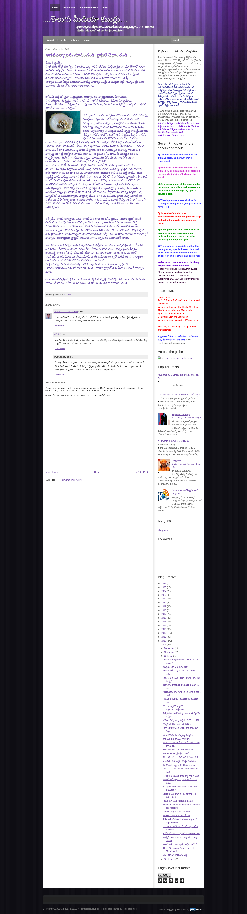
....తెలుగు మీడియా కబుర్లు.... (85, 19)
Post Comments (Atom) (70, 480)
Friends (61, 40)
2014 (163, 625)
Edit (105, 7)
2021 (163, 598)
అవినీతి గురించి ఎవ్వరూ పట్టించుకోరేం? (180, 844)
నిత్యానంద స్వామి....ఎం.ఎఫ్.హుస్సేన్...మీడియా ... (186, 463)
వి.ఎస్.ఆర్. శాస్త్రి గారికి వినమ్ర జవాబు (179, 765)
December (169, 648)
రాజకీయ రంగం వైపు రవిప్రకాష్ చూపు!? (180, 761)
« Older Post (142, 472)
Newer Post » (51, 472)
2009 (163, 644)
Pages (86, 40)
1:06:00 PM (59, 375)
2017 (163, 614)
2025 (163, 587)
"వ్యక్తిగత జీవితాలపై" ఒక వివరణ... (178, 724)
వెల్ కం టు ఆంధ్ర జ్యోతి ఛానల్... (177, 753)
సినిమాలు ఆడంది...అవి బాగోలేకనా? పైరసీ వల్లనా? (179, 394)
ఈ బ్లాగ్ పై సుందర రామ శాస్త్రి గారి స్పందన (181, 776)
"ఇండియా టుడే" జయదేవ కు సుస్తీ (178, 801)
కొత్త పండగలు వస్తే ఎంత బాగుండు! (178, 749)
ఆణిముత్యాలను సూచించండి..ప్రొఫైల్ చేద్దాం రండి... (88, 54)
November (169, 652)
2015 (163, 621)
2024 (163, 591)
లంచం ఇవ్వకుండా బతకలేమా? (176, 815)
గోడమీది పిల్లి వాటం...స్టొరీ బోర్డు (177, 739)
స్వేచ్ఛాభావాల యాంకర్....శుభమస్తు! (174, 441)
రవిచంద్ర (57, 334)
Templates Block (129, 909)
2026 (163, 583)
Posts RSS (69, 7)
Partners (74, 40)
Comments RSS (89, 7)
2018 (163, 610)
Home (55, 7)
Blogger (172, 909)
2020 (163, 602)
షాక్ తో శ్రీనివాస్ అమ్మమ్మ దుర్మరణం (178, 735)
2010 (163, 640)
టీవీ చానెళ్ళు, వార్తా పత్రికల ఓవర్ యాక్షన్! (181, 720)
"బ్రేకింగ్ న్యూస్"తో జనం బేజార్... (177, 811)
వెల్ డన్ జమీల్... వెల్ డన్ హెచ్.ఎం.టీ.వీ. (181, 757)
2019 (163, 606)
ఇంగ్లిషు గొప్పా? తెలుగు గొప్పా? (176, 667)
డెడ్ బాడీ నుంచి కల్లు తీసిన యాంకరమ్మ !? (181, 833)
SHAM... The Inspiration (66, 311)
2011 (163, 637)
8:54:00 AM (59, 326)
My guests (163, 530)
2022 (163, 595)
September (169, 859)
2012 (163, 633)
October (168, 656)
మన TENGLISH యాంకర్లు (175, 855)
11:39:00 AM (60, 349)
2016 (163, 618)
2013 (163, 629)
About (50, 40)
